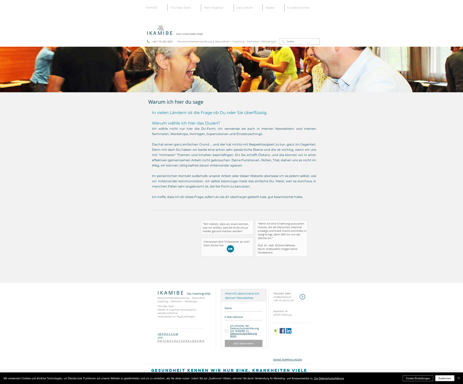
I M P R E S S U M (168, 334)
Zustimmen (444, 378)
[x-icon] (276, 331)
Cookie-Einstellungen (418, 378)
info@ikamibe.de (282, 296)
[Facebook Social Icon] (282, 331)
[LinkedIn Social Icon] (288, 331)
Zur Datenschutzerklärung (329, 378)
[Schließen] (458, 378)
